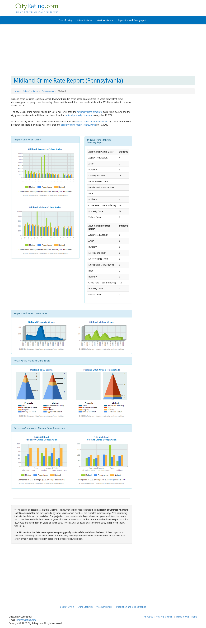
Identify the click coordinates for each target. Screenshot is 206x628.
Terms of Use (182, 616)
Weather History (105, 20)
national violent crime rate (89, 112)
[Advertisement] (103, 50)
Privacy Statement (164, 616)
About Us (148, 616)
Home (16, 91)
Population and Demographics (132, 20)
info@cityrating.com (26, 620)
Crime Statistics (84, 20)
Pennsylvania (48, 91)
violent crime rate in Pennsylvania (91, 121)
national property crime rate (78, 115)
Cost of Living (65, 20)
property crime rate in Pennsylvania (78, 125)
